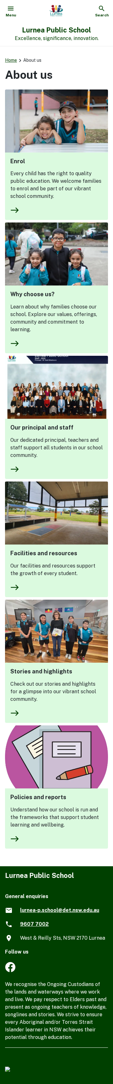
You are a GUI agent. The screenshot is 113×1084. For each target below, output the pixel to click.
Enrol (17, 161)
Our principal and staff (41, 427)
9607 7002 (34, 924)
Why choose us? (32, 294)
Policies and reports (38, 797)
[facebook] (10, 970)
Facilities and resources (43, 553)
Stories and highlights (41, 671)
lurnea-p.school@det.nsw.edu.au (59, 910)
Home (11, 60)
